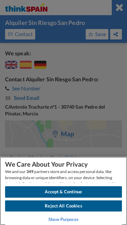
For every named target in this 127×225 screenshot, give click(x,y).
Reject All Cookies (63, 205)
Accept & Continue (63, 191)
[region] (63, 191)
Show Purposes (63, 219)
